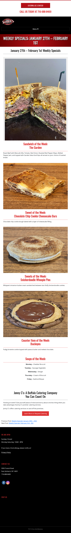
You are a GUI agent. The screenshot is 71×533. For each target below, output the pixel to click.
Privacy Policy (6, 452)
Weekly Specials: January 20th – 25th (24, 421)
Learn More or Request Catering (35, 414)
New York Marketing (37, 529)
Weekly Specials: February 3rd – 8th (21, 423)
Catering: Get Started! (35, 5)
